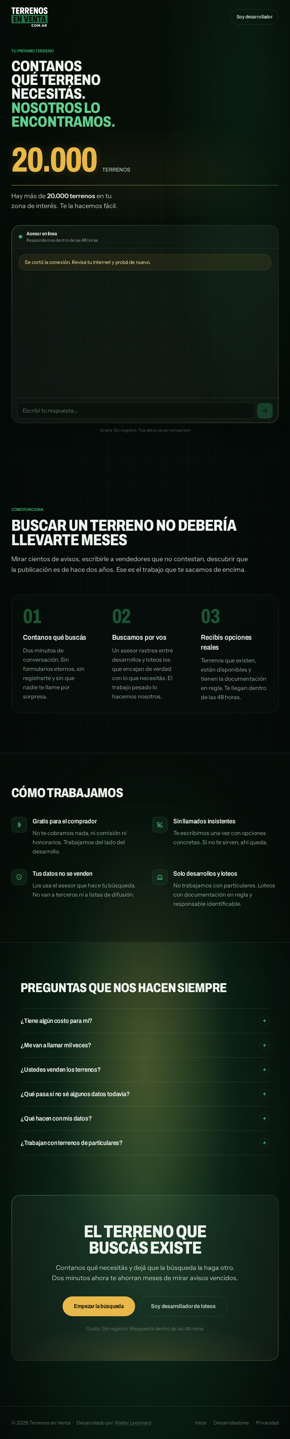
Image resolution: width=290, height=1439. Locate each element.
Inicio (201, 1423)
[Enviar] (265, 411)
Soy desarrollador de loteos (183, 1306)
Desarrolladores (231, 1423)
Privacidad (267, 1423)
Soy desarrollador (255, 16)
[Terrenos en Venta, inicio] (29, 17)
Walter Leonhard (132, 1423)
